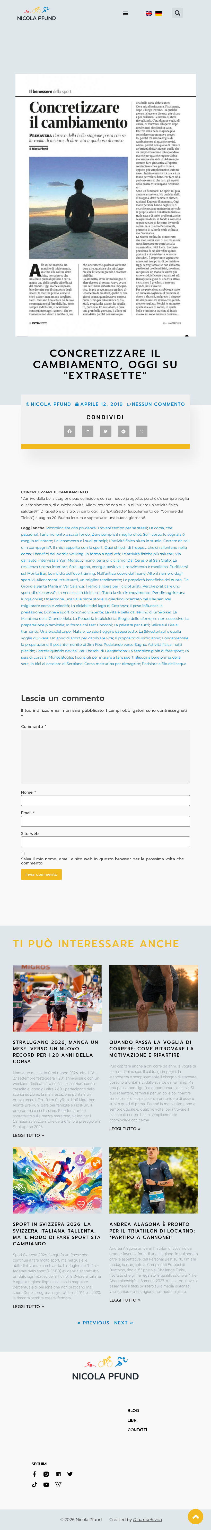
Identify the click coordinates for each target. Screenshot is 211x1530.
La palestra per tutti (131, 625)
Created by (135, 1519)
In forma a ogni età (102, 554)
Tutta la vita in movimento (126, 592)
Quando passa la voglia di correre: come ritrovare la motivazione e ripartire (151, 1049)
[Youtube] (46, 1484)
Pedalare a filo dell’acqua (163, 663)
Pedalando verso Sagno (125, 644)
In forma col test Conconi (89, 625)
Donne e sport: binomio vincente (73, 612)
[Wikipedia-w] (58, 1484)
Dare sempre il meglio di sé (116, 534)
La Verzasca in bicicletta (79, 592)
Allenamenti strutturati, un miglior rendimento (79, 580)
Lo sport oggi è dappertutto (111, 631)
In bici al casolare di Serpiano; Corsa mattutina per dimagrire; (85, 663)
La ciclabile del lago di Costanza (99, 605)
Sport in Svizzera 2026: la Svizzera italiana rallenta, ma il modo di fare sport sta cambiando (57, 1234)
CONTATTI (137, 1430)
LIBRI (132, 1420)
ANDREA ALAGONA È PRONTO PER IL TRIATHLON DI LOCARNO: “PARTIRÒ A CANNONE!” (152, 1231)
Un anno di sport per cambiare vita (81, 638)
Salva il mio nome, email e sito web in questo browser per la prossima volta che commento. (102, 861)
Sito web (30, 834)
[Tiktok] (34, 1484)
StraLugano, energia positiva (95, 566)
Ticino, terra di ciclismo (105, 560)
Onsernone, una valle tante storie (73, 599)
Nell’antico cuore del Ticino (121, 573)
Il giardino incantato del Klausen (134, 599)
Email (28, 813)
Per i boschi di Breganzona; (103, 651)
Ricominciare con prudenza (71, 528)
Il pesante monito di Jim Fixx (76, 644)
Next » (124, 1322)
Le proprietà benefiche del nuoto (152, 580)
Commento (33, 727)
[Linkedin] (58, 1474)
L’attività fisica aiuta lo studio (135, 540)
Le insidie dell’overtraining (71, 573)
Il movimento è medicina (145, 566)
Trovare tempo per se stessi (122, 528)
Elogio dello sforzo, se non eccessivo (150, 618)
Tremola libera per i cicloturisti (113, 586)
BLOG (133, 1411)
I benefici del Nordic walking (58, 554)
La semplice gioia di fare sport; (157, 651)
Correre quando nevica (56, 651)
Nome (28, 792)
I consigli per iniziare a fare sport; (104, 657)
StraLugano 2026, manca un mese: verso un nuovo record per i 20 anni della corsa (55, 1052)
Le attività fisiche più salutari (147, 554)
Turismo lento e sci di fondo (65, 534)
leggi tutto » (28, 1135)
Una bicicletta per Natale (62, 631)
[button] (125, 13)
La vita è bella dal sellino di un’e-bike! (138, 612)
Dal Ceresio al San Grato (149, 560)
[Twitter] (70, 1474)
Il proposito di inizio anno (137, 638)
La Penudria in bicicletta (94, 618)
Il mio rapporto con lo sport (78, 547)
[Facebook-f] (34, 1474)
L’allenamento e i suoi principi (80, 540)
